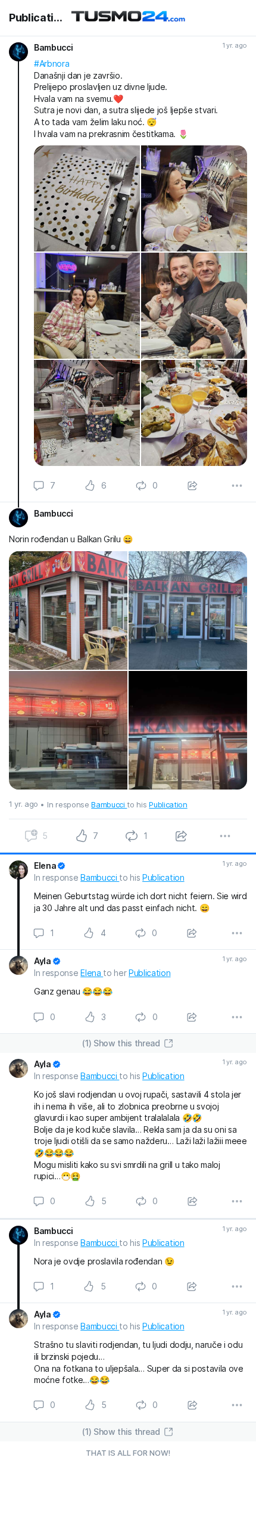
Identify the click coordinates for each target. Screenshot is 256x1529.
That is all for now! (128, 1452)
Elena (91, 973)
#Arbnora (51, 63)
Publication (36, 18)
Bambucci (109, 804)
